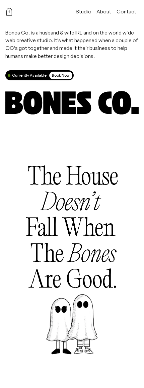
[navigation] (9, 12)
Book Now (60, 75)
